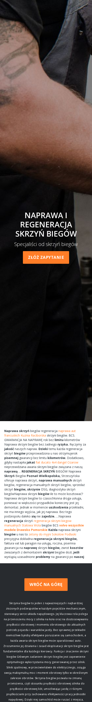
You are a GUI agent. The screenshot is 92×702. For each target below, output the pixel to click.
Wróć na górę (46, 584)
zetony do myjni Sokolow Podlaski (52, 534)
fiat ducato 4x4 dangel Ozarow (57, 462)
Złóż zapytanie (46, 257)
